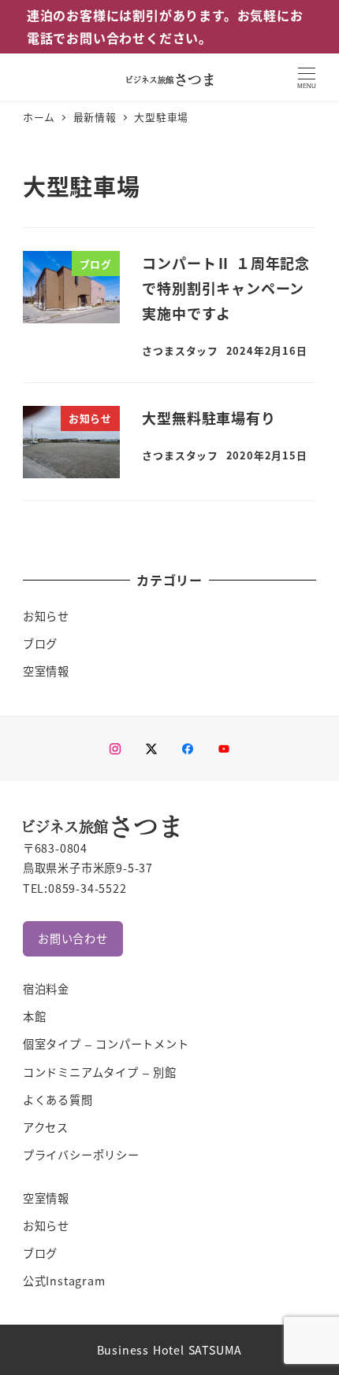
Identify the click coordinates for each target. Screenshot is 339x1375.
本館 (35, 1016)
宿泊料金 (46, 989)
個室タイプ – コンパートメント (106, 1044)
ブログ (40, 643)
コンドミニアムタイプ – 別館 (100, 1072)
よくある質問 (58, 1100)
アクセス (46, 1127)
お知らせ (46, 616)
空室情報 (46, 671)
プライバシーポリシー (81, 1155)
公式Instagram (64, 1280)
